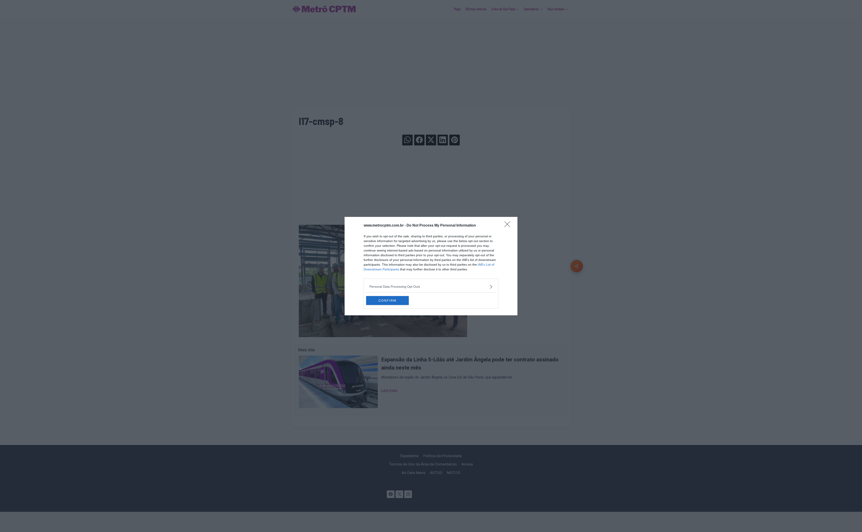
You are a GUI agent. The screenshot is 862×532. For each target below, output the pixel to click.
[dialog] (431, 266)
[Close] (508, 225)
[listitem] (431, 286)
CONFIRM (387, 300)
